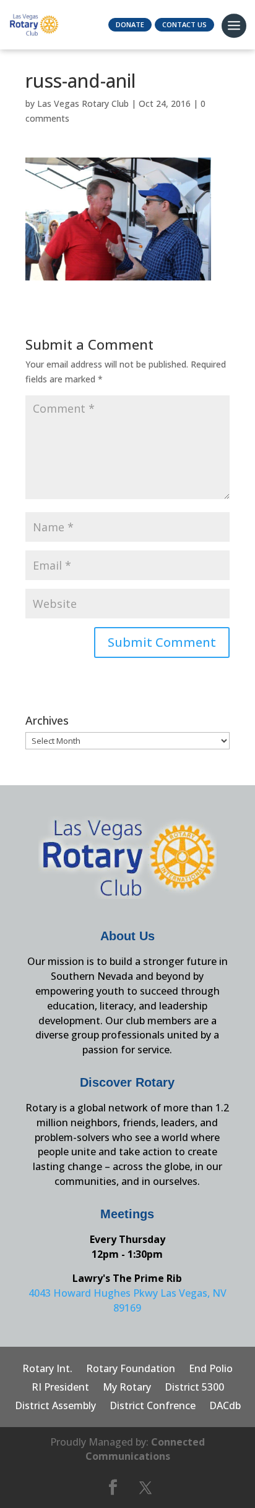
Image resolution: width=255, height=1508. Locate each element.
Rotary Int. (47, 1369)
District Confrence (153, 1406)
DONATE (130, 24)
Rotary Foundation (130, 1369)
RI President (60, 1388)
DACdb (225, 1406)
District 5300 (194, 1388)
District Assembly (55, 1406)
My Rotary (127, 1388)
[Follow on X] (145, 1487)
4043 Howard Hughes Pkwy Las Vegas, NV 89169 (127, 1300)
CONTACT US (184, 24)
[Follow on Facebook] (112, 1487)
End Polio (211, 1369)
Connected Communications (145, 1449)
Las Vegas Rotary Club (83, 103)
